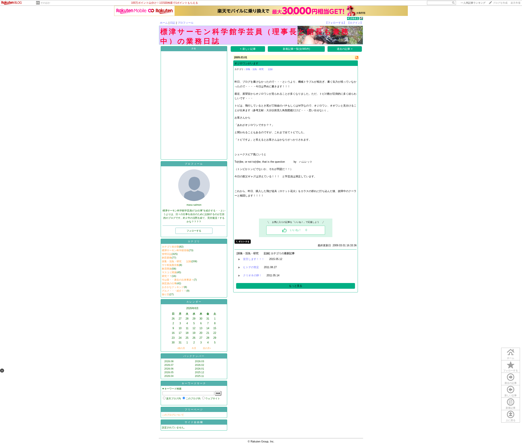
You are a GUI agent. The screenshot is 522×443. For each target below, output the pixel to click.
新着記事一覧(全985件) (296, 48)
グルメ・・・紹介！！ (174, 290)
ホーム (164, 22)
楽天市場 (515, 2)
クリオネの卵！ (252, 275)
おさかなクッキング (173, 287)
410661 (352, 18)
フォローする (510, 370)
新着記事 (510, 407)
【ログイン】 (355, 22)
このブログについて (173, 414)
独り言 (165, 294)
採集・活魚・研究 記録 (176, 261)
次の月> (207, 348)
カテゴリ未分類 (170, 246)
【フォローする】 (335, 22)
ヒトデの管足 (251, 267)
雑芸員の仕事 (169, 283)
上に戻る (510, 420)
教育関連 (167, 268)
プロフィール (186, 22)
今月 (194, 348)
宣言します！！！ (253, 259)
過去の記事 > (345, 48)
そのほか (45, 2)
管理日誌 (167, 254)
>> (473, 2)
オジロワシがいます (246, 63)
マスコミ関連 (169, 272)
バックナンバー (194, 356)
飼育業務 (167, 257)
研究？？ (167, 276)
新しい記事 (510, 395)
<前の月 (181, 348)
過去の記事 (510, 383)
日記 (172, 22)
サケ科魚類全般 (170, 265)
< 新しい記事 (248, 48)
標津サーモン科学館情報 (175, 250)
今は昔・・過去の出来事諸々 (178, 279)
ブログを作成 (500, 2)
